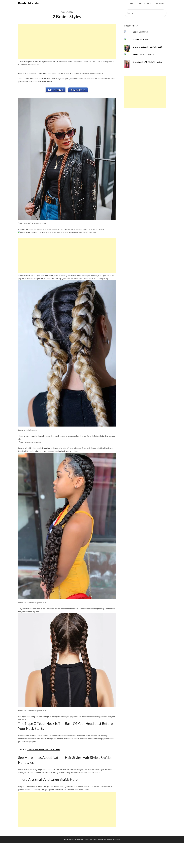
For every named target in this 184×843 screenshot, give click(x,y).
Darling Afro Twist (141, 39)
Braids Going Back (140, 32)
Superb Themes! (113, 839)
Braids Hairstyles (29, 3)
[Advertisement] (67, 41)
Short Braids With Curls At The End (147, 62)
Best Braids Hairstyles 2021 (145, 54)
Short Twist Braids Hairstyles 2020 (147, 47)
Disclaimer (159, 3)
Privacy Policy (145, 3)
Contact (131, 3)
